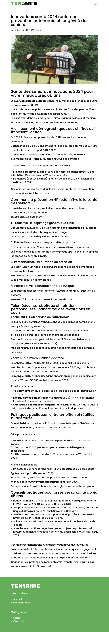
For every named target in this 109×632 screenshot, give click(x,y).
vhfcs (17, 30)
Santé (38, 30)
